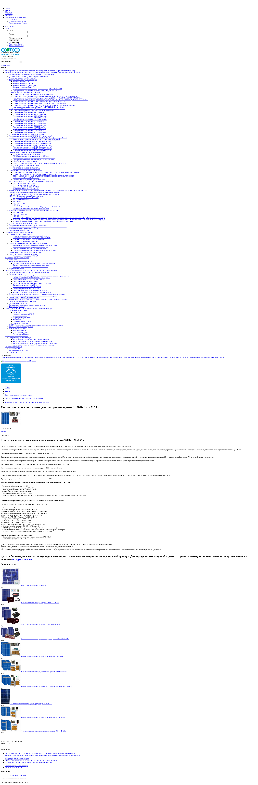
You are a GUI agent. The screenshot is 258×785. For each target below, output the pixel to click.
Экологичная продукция (13, 347)
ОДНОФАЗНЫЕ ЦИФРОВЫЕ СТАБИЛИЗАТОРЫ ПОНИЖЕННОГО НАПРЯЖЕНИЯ (43, 176)
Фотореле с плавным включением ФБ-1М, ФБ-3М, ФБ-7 (32, 292)
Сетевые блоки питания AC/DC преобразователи (26, 152)
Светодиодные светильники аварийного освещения (27, 305)
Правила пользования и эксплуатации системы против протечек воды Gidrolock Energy (120, 357)
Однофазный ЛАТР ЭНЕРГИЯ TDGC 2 (26, 187)
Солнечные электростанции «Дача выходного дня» (30, 247)
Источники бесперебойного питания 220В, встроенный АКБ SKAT (36, 207)
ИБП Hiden (17, 201)
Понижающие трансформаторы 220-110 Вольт (25, 92)
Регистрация (9, 26)
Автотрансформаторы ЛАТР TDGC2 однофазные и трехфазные (31, 181)
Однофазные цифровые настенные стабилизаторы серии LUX (34, 174)
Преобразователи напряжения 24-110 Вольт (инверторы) (32, 145)
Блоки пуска (13, 259)
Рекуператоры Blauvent (21, 334)
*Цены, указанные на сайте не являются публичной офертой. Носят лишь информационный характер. (40, 71)
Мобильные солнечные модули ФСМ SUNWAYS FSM (31, 238)
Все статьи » (219, 357)
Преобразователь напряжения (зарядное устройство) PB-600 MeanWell (37, 91)
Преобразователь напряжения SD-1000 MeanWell (30, 120)
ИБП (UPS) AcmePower (21, 199)
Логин (11, 30)
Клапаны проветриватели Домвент (21, 327)
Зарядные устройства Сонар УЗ (24, 87)
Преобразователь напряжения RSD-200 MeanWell (30, 116)
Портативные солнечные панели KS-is (26, 241)
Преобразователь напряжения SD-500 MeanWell (29, 132)
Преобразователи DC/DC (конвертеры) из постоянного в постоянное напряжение (37, 109)
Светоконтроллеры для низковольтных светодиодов (31, 265)
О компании (13, 19)
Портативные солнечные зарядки (20, 234)
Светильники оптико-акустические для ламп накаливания (29, 272)
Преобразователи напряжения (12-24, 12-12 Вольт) (26, 134)
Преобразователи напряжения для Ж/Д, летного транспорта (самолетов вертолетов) (38, 227)
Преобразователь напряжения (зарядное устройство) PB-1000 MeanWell (37, 89)
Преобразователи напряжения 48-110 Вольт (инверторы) (32, 149)
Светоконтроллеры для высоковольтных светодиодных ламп (34, 263)
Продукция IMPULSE (16, 352)
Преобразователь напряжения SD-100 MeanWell (29, 118)
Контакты (8, 15)
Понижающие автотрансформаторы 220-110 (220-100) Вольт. (34, 94)
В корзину (4, 431)
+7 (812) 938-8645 (10, 775)
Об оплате (8, 12)
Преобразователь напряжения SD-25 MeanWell (29, 127)
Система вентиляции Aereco (18, 310)
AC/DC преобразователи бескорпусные (26, 154)
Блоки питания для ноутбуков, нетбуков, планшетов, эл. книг (34, 158)
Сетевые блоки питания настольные (25, 167)
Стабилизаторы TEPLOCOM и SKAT (26, 178)
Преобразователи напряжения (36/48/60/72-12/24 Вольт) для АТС (31, 136)
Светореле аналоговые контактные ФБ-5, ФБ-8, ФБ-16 (31, 278)
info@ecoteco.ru (22, 559)
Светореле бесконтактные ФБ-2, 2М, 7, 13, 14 (28, 279)
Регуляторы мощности (16, 269)
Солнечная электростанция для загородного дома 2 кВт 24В (42, 656)
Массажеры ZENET (15, 348)
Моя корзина (5, 65)
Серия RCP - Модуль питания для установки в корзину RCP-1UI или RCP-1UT (40, 163)
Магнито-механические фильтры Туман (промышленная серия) (35, 343)
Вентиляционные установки (23, 321)
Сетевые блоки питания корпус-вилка (26, 165)
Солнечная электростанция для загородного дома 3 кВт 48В (31, 704)
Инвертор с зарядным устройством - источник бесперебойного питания (33, 210)
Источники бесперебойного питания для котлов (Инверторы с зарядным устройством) (43, 221)
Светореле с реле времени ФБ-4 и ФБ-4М (27, 287)
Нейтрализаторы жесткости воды (16, 336)
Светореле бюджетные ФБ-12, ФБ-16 (25, 281)
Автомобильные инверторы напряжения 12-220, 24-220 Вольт (67, 357)
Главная (7, 8)
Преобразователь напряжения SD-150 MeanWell (29, 123)
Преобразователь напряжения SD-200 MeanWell (29, 125)
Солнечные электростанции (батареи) (202, 357)
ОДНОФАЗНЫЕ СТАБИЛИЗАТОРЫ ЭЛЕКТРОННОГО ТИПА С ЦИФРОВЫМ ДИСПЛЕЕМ (46, 172)
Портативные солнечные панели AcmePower (28, 239)
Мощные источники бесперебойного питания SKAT (31, 209)
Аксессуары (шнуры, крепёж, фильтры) (22, 78)
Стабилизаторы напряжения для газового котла (29, 180)
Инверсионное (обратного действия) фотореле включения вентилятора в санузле (41, 276)
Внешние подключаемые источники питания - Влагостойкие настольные (34, 192)
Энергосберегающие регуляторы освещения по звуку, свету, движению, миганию (37, 294)
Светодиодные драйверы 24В (19, 230)
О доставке (8, 14)
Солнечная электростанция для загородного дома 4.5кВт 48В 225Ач (44, 717)
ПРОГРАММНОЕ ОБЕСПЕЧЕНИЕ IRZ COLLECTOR (169, 357)
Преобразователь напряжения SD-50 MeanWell (29, 130)
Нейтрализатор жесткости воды (20, 338)
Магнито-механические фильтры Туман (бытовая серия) (32, 341)
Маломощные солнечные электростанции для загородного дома (35, 245)
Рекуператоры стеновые (17, 328)
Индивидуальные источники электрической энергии (31, 236)
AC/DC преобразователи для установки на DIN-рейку (31, 156)
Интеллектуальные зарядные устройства (23, 223)
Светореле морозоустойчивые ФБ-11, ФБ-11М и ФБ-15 (32, 283)
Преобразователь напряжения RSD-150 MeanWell (30, 114)
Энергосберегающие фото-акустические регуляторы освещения (35, 296)
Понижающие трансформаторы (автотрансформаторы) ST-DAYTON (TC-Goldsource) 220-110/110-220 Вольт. (50, 100)
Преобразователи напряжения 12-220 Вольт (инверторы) (32, 143)
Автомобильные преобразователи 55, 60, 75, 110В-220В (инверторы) (36, 140)
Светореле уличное (15, 274)
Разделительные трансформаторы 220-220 (23, 229)
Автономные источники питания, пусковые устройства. (28, 76)
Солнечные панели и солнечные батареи (19, 232)
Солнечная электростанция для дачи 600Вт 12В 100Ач (40, 603)
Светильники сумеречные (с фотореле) (22, 301)
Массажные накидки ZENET (19, 350)
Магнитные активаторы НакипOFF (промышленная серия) (33, 345)
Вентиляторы (17, 319)
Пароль (11, 34)
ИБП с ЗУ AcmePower (20, 214)
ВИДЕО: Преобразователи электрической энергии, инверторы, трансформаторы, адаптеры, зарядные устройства (48, 190)
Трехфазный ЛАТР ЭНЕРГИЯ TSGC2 (26, 189)
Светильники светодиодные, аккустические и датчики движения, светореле (31, 270)
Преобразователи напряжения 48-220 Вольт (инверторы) (32, 150)
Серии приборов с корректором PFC (25, 161)
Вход (7, 28)
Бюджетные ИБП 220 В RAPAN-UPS (25, 198)
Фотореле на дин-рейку (17, 307)
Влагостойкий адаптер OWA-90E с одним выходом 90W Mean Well (36, 194)
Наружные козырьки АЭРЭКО (23, 314)
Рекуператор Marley (20, 330)
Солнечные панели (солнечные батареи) (23, 254)
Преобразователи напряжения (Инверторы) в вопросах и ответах (23, 357)
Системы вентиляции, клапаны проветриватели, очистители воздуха (29, 308)
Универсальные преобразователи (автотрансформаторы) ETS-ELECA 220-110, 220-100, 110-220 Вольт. (48, 98)
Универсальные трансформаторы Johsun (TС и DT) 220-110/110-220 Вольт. (38, 107)
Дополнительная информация (15, 17)
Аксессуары (17, 312)
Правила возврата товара (17, 21)
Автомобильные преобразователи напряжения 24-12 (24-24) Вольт (32, 74)
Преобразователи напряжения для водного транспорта (27, 225)
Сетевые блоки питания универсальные (26, 169)
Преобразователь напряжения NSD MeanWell (28, 112)
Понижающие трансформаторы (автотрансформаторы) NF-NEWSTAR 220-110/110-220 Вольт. (45, 96)
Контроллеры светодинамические (20, 261)
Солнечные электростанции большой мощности (29, 249)
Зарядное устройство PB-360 (23, 83)
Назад (7, 386)
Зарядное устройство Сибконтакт (24, 85)
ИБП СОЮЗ (17, 216)
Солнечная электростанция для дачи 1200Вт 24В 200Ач (40, 624)
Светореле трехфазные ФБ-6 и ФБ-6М (26, 288)
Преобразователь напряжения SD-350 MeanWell (29, 129)
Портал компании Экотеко (18, 23)
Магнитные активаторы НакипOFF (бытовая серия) (31, 339)
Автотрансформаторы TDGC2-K (24, 185)
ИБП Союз (16, 205)
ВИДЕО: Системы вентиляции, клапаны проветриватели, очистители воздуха (36, 325)
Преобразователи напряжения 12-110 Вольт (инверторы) (32, 141)
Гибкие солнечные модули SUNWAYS (26, 256)
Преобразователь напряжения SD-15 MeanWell (29, 121)
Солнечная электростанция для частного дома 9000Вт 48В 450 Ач (44, 671)
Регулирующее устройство (22, 318)
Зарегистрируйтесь (15, 44)
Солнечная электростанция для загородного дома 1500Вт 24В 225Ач (45, 639)
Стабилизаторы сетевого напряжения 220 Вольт (25, 170)
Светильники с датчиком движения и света (24, 298)
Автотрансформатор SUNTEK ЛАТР (25, 183)
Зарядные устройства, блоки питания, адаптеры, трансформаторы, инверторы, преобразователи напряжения (42, 72)
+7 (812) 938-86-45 (7, 56)
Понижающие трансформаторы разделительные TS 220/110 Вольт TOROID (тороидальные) (44, 105)
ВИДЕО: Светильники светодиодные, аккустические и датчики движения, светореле (38, 299)
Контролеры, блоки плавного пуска (17, 258)
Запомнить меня (16, 38)
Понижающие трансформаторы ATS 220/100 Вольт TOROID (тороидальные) (39, 101)
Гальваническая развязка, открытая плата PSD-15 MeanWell (33, 110)
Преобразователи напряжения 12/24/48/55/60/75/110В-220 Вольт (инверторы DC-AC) (38, 138)
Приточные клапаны (20, 316)
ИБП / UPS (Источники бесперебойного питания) (26, 196)
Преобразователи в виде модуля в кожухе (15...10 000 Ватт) (33, 160)
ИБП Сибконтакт (19, 203)
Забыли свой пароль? (16, 46)
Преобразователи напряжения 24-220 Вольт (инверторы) (32, 147)
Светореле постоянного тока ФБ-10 (25, 285)
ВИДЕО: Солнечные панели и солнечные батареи (26, 252)
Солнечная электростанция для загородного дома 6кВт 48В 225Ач (44, 731)
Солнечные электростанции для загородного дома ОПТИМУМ (35, 250)
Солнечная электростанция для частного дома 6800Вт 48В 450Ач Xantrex (46, 686)
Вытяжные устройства (20, 323)
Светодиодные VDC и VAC (18, 303)
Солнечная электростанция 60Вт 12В (34, 585)
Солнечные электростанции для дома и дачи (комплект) (28, 243)
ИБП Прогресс (18, 212)
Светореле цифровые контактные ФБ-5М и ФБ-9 (30, 290)
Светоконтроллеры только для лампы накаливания (30, 267)
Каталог (7, 10)
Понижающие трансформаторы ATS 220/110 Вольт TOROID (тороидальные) (39, 103)
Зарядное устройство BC (21, 81)
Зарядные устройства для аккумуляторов (23, 80)
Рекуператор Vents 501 (20, 332)
